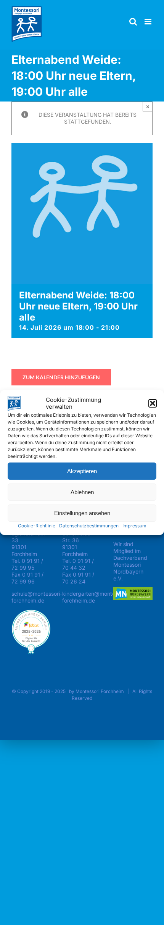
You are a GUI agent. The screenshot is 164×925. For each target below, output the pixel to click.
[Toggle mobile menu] (149, 22)
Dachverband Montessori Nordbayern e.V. (130, 568)
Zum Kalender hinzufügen (61, 377)
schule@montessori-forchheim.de (36, 597)
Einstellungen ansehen (82, 513)
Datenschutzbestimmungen (89, 526)
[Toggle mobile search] (133, 22)
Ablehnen (82, 492)
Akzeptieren (82, 471)
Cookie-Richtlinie (36, 526)
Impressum (134, 526)
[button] (152, 403)
